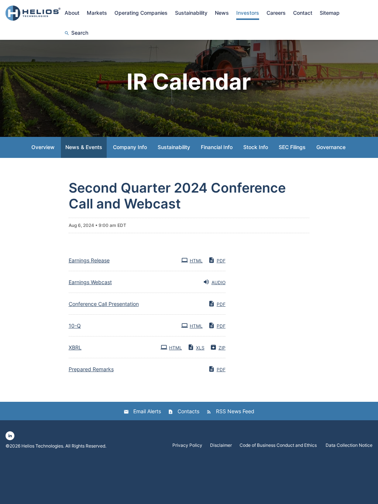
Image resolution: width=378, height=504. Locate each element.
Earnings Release (89, 260)
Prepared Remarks (91, 369)
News (222, 13)
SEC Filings (292, 147)
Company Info (130, 147)
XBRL (75, 347)
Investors (247, 13)
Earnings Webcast (90, 282)
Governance (331, 147)
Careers (276, 13)
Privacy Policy (187, 445)
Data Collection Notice (349, 445)
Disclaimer (221, 445)
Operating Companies (141, 13)
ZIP (222, 348)
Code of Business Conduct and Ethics (279, 445)
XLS (200, 348)
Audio (219, 282)
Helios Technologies (42, 446)
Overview (43, 147)
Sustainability (191, 13)
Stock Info (255, 147)
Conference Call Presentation (104, 304)
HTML (196, 260)
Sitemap (330, 13)
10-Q (75, 325)
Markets (97, 13)
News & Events (83, 147)
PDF (221, 260)
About (72, 13)
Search (79, 33)
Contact (302, 13)
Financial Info (217, 147)
